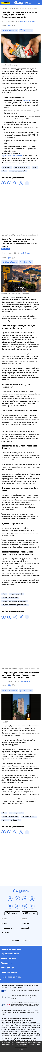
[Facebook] (3, 183)
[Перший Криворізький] (22, 3)
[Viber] (15, 183)
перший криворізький (18, 171)
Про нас (24, 919)
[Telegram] (9, 183)
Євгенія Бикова (25, 253)
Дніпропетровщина (21, 167)
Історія (4, 923)
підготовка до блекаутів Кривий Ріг (15, 605)
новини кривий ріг (16, 594)
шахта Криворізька (29, 816)
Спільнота (25, 923)
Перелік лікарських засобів (11, 156)
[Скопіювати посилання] (27, 183)
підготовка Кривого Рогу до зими (14, 601)
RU (13, 25)
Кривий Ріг (6, 167)
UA (9, 25)
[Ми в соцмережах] (10, 898)
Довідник (5, 933)
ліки (34, 167)
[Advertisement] (21, 211)
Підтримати (5, 2)
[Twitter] (21, 183)
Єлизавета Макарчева (27, 21)
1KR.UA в (11, 30)
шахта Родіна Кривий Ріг (11, 820)
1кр (4, 171)
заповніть (26, 100)
